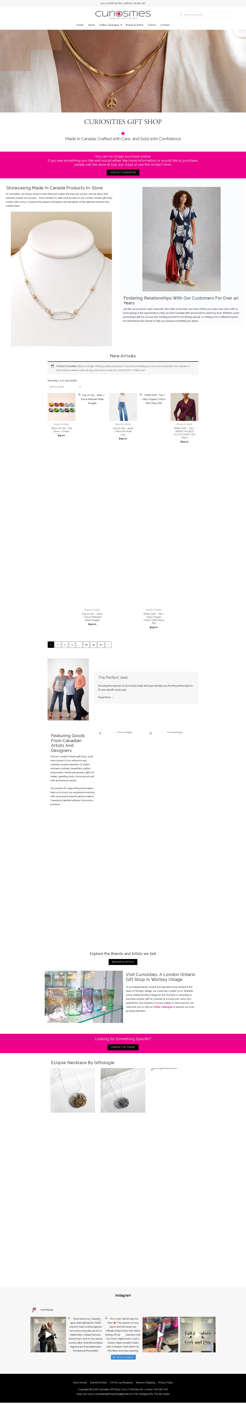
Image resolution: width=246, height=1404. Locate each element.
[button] (121, 25)
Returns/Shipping (145, 1382)
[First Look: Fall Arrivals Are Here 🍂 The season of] (123, 1334)
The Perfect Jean (113, 677)
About (91, 24)
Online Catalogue (109, 24)
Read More (106, 697)
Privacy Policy (165, 1382)
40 (101, 644)
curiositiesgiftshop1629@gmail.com (114, 1393)
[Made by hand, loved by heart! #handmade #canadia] (160, 1334)
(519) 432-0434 (85, 1393)
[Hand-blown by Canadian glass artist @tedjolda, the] (85, 1334)
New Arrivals (80, 1382)
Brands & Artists (135, 24)
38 (86, 644)
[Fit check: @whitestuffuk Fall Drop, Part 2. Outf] (48, 1334)
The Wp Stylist (162, 1393)
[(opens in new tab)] (61, 278)
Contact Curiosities (66, 366)
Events (152, 24)
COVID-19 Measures (121, 1382)
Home (80, 24)
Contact (165, 24)
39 (93, 644)
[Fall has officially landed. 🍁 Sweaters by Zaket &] (198, 1334)
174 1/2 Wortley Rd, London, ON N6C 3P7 (123, 3)
